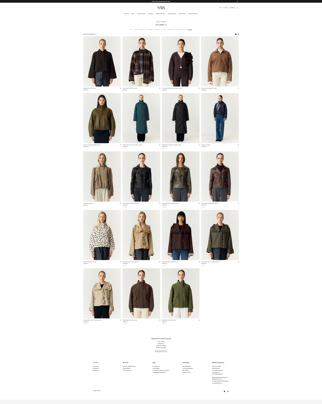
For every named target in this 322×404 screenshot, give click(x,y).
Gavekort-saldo (186, 372)
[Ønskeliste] (238, 7)
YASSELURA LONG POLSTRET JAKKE (132, 145)
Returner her (185, 370)
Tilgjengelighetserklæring (159, 372)
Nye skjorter (142, 29)
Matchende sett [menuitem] (160, 13)
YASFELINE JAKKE (88, 203)
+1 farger (124, 148)
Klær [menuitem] (133, 13)
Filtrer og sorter (88, 34)
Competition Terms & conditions (161, 370)
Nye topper (149, 29)
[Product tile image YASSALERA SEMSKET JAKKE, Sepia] (220, 61)
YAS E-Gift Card (127, 370)
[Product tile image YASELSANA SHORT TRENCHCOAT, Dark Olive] (220, 235)
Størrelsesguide (186, 366)
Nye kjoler (136, 29)
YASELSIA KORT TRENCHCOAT (131, 262)
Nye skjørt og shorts (180, 29)
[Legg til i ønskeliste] (120, 88)
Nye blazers (157, 29)
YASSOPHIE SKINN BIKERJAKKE (131, 203)
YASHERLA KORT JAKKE (89, 88)
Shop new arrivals (161, 1)
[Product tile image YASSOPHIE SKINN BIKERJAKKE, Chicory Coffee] (220, 176)
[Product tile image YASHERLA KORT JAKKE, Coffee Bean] (102, 61)
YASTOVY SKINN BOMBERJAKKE (92, 145)
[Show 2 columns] (238, 34)
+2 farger (124, 207)
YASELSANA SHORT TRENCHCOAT (210, 262)
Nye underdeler (171, 29)
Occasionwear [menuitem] (172, 13)
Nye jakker (189, 29)
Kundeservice (156, 366)
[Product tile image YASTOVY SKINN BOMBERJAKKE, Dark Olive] (102, 118)
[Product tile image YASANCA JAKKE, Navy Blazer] (220, 118)
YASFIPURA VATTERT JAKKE (130, 320)
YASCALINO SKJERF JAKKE (130, 88)
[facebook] (225, 391)
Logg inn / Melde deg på (129, 366)
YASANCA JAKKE (205, 145)
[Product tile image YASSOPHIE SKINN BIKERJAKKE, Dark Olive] (180, 176)
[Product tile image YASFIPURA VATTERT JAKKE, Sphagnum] (180, 293)
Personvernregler (216, 366)
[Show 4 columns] (235, 34)
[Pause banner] (237, 1)
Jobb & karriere (216, 368)
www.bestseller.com (217, 383)
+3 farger (203, 265)
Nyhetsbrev (96, 368)
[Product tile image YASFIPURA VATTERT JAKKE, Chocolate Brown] (141, 293)
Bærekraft (95, 370)
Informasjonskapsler (217, 370)
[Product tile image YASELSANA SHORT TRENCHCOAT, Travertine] (102, 293)
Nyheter (158, 21)
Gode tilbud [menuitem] (182, 13)
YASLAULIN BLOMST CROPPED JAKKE (172, 88)
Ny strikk (164, 29)
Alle (131, 29)
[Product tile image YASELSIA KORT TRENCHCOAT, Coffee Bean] (180, 235)
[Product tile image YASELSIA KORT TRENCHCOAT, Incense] (141, 235)
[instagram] (228, 391)
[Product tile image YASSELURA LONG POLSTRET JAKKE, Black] (180, 118)
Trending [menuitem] (150, 13)
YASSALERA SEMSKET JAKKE (209, 88)
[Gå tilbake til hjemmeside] (161, 8)
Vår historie (96, 366)
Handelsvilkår (156, 368)
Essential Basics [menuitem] (193, 13)
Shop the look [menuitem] (141, 13)
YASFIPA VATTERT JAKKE (89, 262)
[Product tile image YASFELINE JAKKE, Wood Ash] (102, 176)
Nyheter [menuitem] (126, 13)
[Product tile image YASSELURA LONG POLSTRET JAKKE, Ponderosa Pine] (141, 118)
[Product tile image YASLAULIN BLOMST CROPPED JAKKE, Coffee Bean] (180, 61)
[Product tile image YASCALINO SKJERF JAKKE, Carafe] (141, 61)
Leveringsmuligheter (187, 368)
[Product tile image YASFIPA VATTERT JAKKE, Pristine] (102, 235)
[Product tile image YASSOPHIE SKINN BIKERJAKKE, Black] (141, 176)
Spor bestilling (126, 368)
